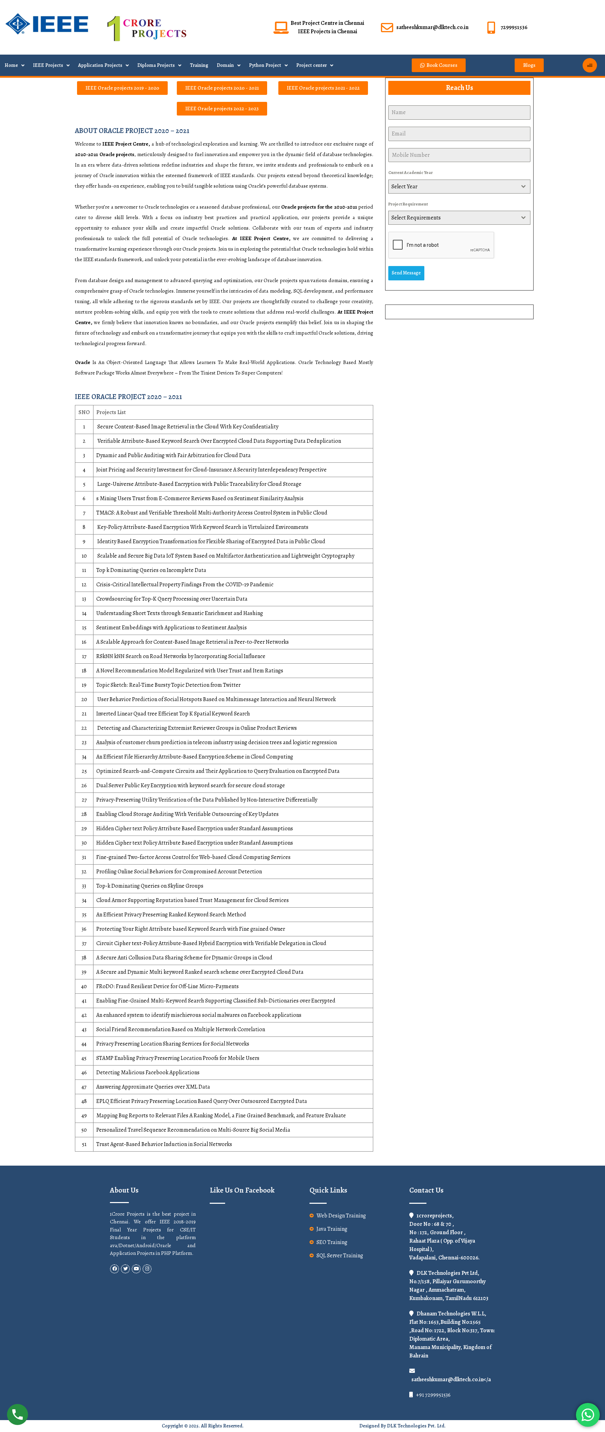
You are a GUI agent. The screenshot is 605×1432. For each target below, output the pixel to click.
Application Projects (100, 65)
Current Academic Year (410, 172)
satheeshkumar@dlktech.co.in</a (451, 1379)
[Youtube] (136, 1268)
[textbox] (453, 186)
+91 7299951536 (433, 1395)
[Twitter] (125, 1268)
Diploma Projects (156, 65)
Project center (311, 65)
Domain (225, 65)
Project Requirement (408, 204)
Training (199, 65)
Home (11, 65)
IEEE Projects (48, 65)
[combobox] (459, 187)
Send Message (406, 273)
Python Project (265, 65)
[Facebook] (114, 1268)
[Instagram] (147, 1268)
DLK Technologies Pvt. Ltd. (416, 1426)
